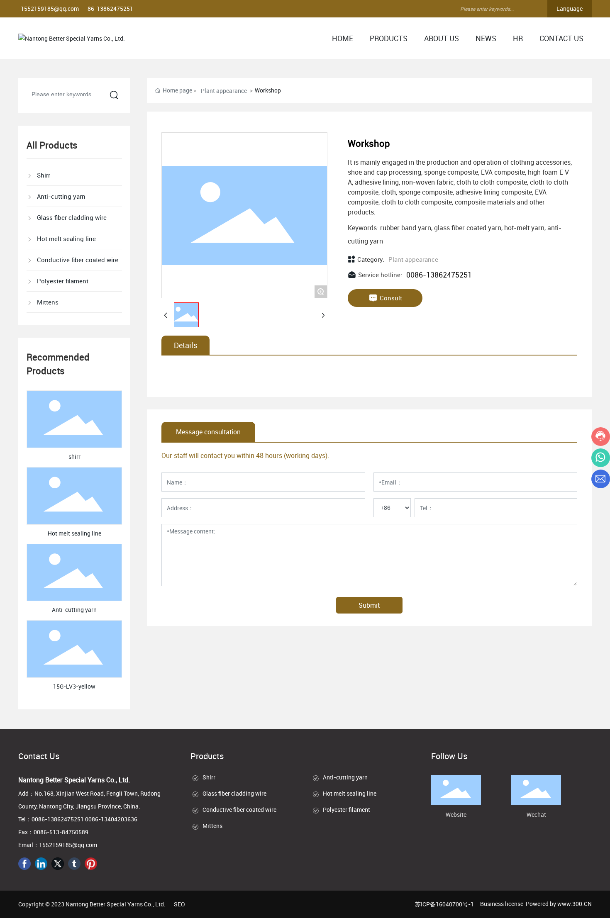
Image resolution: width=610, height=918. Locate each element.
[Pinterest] (91, 863)
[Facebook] (24, 863)
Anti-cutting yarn (74, 610)
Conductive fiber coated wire (239, 809)
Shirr (209, 777)
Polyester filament (346, 809)
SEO (179, 904)
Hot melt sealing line (74, 533)
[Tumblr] (74, 863)
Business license (501, 904)
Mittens (212, 826)
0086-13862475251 (439, 275)
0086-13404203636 (111, 819)
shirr (74, 456)
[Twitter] (57, 863)
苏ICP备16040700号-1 (444, 904)
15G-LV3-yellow (74, 686)
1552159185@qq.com (50, 8)
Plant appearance (224, 91)
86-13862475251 (110, 8)
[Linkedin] (41, 863)
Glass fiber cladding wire (234, 793)
